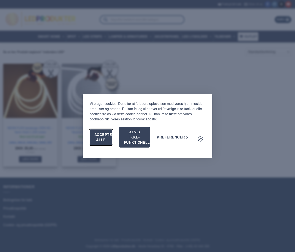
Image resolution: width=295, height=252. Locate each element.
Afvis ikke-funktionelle (137, 137)
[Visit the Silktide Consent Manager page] (200, 139)
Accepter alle (103, 137)
